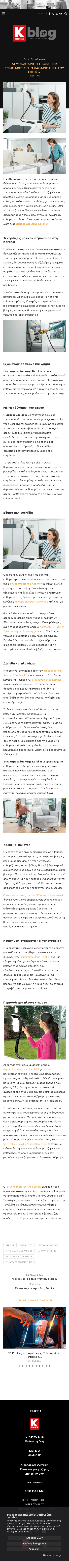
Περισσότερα (50, 1556)
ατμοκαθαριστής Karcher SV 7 (21, 1069)
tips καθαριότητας (48, 1245)
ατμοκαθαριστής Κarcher (35, 957)
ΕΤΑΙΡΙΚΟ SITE (35, 1437)
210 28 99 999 (34, 1474)
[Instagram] (57, 13)
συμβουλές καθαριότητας (19, 1262)
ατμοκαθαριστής (47, 1251)
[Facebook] (49, 13)
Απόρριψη (34, 1549)
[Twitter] (53, 13)
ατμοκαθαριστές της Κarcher (24, 1187)
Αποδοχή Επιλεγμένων (34, 1544)
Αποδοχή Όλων (34, 1538)
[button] (6, 1337)
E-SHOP (42, 13)
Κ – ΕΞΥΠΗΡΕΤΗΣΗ (34, 1500)
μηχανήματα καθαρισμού (19, 1257)
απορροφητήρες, (25, 602)
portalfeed (26, 1245)
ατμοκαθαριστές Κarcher (46, 680)
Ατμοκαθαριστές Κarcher (19, 1251)
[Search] (65, 13)
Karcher (10, 1245)
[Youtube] (60, 13)
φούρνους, (42, 602)
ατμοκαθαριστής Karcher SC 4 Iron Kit (28, 895)
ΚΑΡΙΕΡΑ (34, 1451)
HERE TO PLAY (34, 1504)
